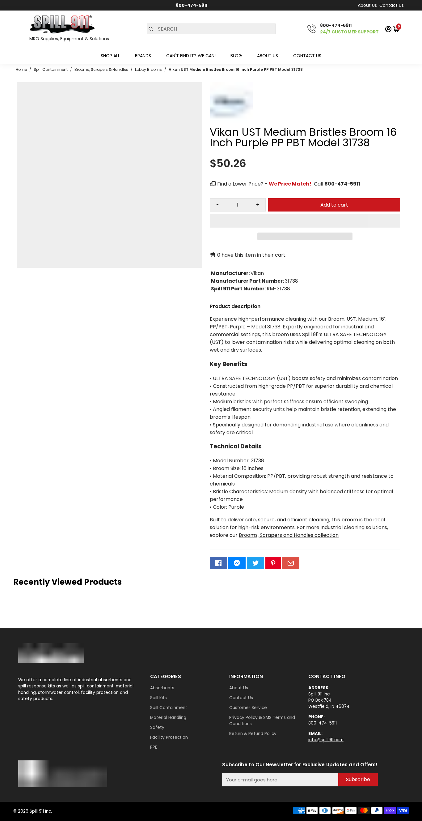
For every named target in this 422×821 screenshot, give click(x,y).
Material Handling (168, 718)
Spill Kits (158, 698)
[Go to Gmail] (290, 563)
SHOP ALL (110, 56)
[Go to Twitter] (255, 563)
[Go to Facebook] (218, 563)
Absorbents (162, 688)
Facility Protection (169, 737)
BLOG (236, 56)
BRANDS (143, 56)
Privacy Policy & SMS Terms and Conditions (262, 721)
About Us (367, 5)
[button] (305, 221)
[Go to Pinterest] (273, 563)
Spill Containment (168, 708)
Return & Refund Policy (252, 734)
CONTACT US (307, 56)
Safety (157, 727)
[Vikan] (231, 123)
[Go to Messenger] (237, 563)
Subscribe (358, 779)
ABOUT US (267, 56)
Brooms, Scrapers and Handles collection (289, 535)
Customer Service (248, 708)
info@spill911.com (326, 740)
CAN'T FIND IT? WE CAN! (191, 56)
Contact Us (391, 5)
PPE (153, 747)
